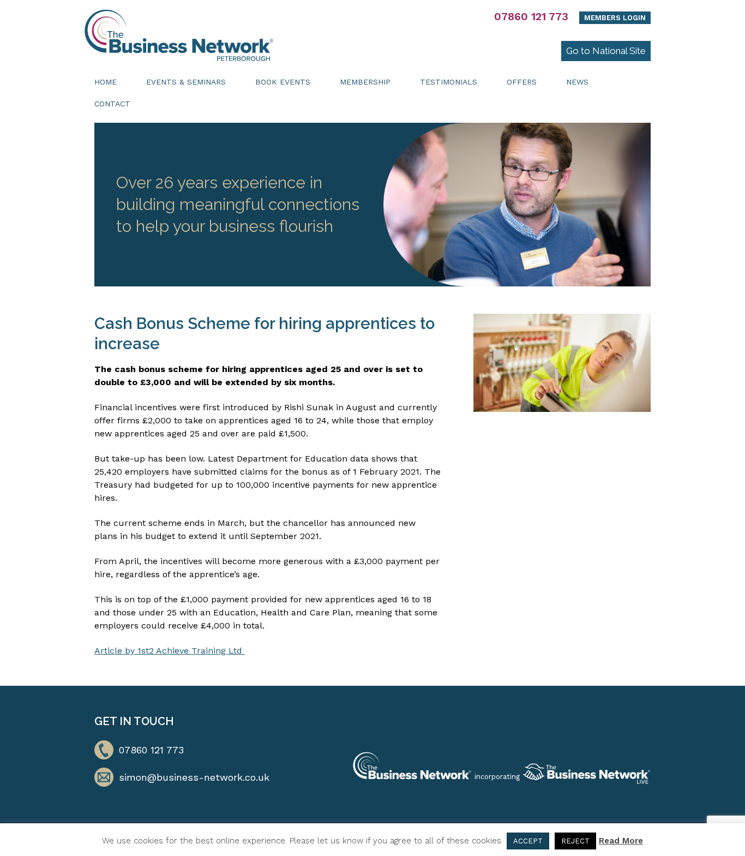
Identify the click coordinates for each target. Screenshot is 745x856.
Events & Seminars (186, 81)
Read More (621, 841)
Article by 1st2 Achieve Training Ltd (169, 650)
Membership (365, 81)
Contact (112, 103)
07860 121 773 (531, 16)
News (577, 81)
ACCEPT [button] (528, 841)
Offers (522, 81)
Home (105, 81)
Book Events (282, 81)
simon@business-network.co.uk (194, 777)
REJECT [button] (575, 841)
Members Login (615, 18)
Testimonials (448, 81)
